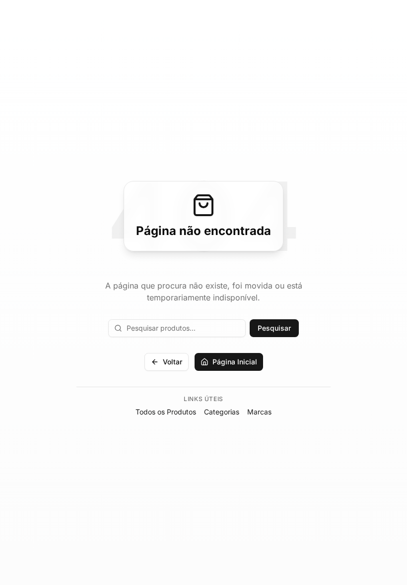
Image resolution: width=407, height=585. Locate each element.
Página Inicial (234, 361)
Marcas (259, 412)
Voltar (172, 361)
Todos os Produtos (166, 412)
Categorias (221, 412)
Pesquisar (274, 328)
